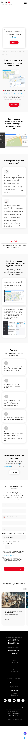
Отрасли (14, 660)
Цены (14, 669)
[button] (14, 105)
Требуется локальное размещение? (13, 533)
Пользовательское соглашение (13, 713)
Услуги (14, 664)
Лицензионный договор (18, 707)
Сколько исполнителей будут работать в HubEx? (11, 542)
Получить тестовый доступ (14, 569)
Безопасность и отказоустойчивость (13, 709)
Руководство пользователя (14, 678)
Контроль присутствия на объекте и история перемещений (12, 53)
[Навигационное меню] (25, 3)
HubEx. (11, 719)
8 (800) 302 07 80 (14, 687)
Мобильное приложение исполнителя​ (13, 93)
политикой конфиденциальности (14, 554)
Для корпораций (14, 671)
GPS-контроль (20, 51)
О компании (14, 676)
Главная (3, 51)
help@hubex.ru (14, 693)
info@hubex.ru (14, 685)
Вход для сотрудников (13, 715)
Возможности (11, 51)
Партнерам (14, 673)
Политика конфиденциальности (13, 711)
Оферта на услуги (8, 707)
